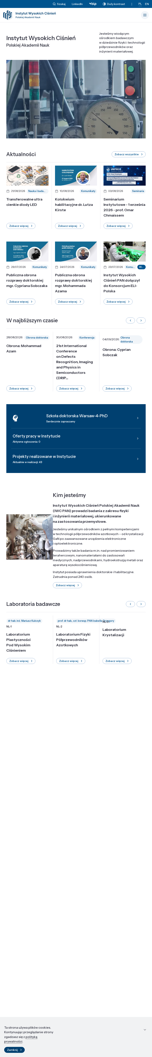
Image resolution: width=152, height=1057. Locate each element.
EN (147, 4)
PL (140, 4)
